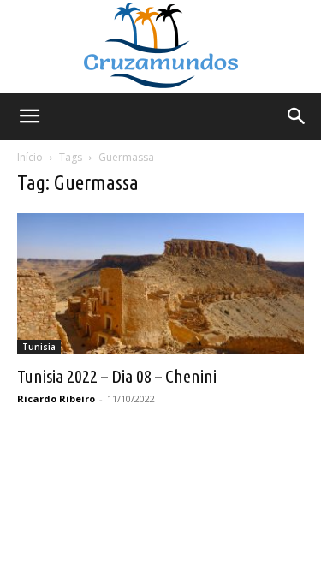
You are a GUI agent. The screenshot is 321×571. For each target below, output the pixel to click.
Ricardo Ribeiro (56, 398)
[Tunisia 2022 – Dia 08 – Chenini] (160, 283)
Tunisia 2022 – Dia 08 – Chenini (117, 376)
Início (30, 157)
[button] (29, 116)
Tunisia (39, 347)
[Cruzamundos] (160, 46)
